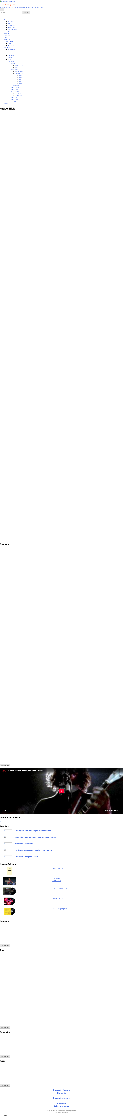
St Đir (9, 43)
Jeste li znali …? (13, 27)
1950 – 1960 (15, 99)
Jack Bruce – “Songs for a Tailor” (27, 857)
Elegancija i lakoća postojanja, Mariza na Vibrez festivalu (35, 837)
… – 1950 (14, 101)
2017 (20, 79)
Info (1, 7)
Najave (10, 23)
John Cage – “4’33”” (59, 868)
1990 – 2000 (15, 87)
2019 (20, 83)
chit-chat (10, 7)
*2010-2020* (15, 69)
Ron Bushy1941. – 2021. (56, 880)
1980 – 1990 (15, 89)
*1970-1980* (15, 91)
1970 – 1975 (18, 93)
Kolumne (5, 7)
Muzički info (11, 25)
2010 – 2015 (19, 71)
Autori (41, 7)
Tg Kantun (11, 45)
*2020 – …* (14, 63)
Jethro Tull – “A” (57, 899)
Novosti (10, 21)
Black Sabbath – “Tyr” (60, 889)
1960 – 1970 (15, 97)
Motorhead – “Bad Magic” (24, 843)
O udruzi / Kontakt (61, 1090)
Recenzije (20, 7)
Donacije (61, 1093)
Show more (5, 765)
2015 (20, 75)
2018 (20, 81)
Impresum (61, 1103)
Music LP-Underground (7, 5)
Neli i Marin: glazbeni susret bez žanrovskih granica (33, 850)
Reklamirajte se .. (61, 1098)
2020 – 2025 (19, 65)
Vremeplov (36, 7)
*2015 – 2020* (19, 73)
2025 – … (18, 67)
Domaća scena (28, 7)
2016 (20, 77)
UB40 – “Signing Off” (59, 909)
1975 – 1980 (19, 95)
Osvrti (15, 7)
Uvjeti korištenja (61, 1106)
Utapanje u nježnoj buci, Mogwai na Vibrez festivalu (33, 831)
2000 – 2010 (15, 85)
